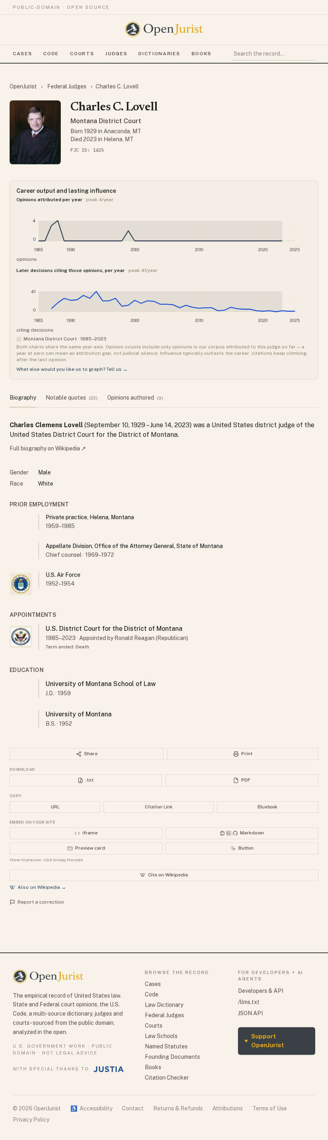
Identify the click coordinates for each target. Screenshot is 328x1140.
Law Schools (161, 1036)
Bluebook (267, 806)
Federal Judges (67, 86)
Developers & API (260, 991)
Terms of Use (269, 1108)
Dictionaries (159, 53)
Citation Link (158, 806)
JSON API (250, 1013)
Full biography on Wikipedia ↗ (48, 448)
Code (51, 53)
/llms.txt (249, 1002)
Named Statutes (166, 1046)
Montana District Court (105, 121)
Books (202, 53)
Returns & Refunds (178, 1108)
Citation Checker (167, 1077)
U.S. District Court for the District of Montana (114, 628)
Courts (82, 53)
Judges (116, 53)
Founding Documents (172, 1057)
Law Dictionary (164, 1005)
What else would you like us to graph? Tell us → (72, 369)
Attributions (227, 1108)
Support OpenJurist (264, 1041)
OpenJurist (24, 86)
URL (55, 806)
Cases (22, 53)
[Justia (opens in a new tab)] (108, 1069)
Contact (133, 1108)
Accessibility (91, 1108)
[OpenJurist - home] (164, 29)
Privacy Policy (31, 1119)
